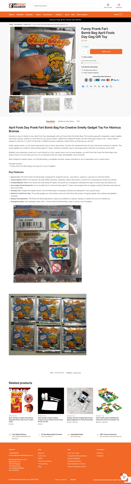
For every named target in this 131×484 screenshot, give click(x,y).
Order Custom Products (91, 72)
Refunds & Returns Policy (76, 464)
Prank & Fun (27, 24)
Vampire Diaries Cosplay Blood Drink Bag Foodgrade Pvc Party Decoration (80, 419)
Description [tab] (50, 121)
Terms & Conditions (45, 461)
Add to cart (106, 52)
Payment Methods (73, 458)
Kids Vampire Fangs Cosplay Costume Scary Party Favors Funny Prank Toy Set (50, 420)
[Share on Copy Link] (111, 86)
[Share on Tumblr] (99, 86)
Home (11, 24)
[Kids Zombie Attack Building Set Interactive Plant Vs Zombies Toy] (109, 401)
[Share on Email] (103, 86)
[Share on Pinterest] (95, 86)
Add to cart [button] (51, 428)
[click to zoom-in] (43, 61)
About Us (41, 453)
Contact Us (42, 456)
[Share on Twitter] (91, 86)
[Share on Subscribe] (107, 86)
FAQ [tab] (78, 121)
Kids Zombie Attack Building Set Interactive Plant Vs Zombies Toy (107, 419)
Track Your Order (73, 453)
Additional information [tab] (66, 121)
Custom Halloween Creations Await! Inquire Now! (109, 480)
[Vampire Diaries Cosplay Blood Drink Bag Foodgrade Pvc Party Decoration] (80, 401)
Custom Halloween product (76, 466)
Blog (39, 466)
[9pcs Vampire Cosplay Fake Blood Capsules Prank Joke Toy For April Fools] (22, 401)
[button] (74, 61)
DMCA (40, 458)
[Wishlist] (32, 390)
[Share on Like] (83, 86)
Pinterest (100, 453)
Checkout (119, 7)
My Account (108, 7)
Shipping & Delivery (74, 461)
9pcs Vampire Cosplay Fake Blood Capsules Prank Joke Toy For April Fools (21, 420)
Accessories (18, 24)
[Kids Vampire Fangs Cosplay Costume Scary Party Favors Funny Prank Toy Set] (51, 401)
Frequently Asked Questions (77, 456)
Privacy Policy (43, 464)
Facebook (100, 456)
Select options (22, 428)
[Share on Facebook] (87, 86)
